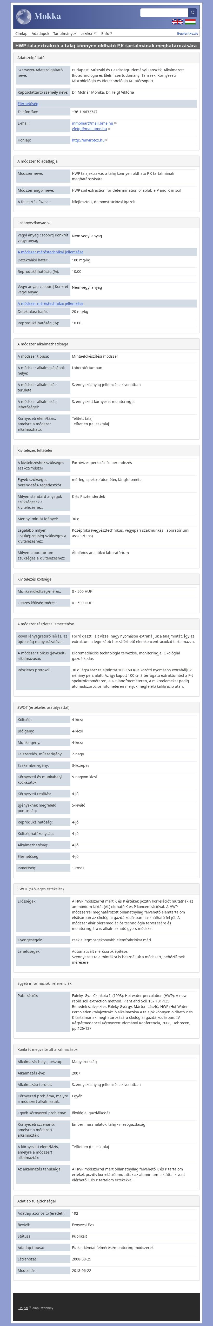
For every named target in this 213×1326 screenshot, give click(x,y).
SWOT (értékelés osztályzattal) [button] (43, 707)
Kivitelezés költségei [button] (34, 579)
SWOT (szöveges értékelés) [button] (40, 888)
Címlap (21, 33)
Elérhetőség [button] (28, 103)
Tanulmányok (64, 33)
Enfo (105, 33)
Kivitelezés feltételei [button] (34, 450)
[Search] (192, 12)
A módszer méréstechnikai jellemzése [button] (50, 251)
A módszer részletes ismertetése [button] (45, 623)
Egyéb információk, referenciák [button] (44, 983)
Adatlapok (40, 33)
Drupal (23, 1307)
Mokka (46, 15)
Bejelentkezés (187, 33)
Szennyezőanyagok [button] (33, 222)
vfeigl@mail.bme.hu (89, 128)
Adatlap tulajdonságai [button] (36, 1201)
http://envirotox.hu (88, 140)
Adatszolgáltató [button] (30, 57)
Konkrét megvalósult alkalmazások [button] (47, 1049)
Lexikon (87, 33)
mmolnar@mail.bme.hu (92, 123)
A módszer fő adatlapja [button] (37, 161)
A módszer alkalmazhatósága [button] (42, 344)
